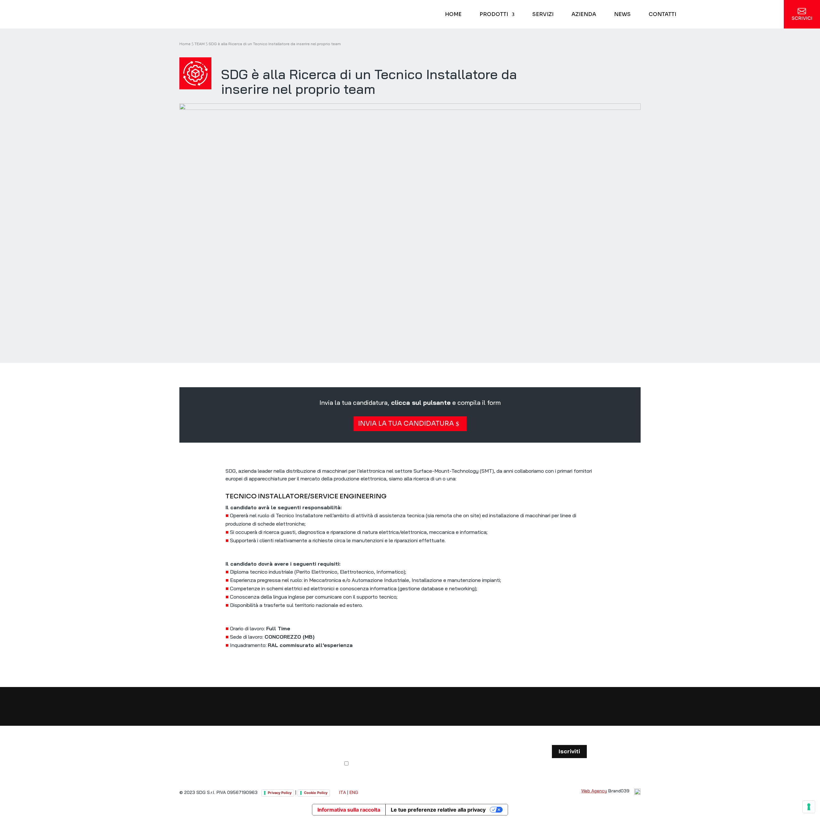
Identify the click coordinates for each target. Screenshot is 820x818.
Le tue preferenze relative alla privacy (438, 809)
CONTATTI (662, 15)
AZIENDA (583, 15)
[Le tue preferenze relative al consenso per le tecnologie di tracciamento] (809, 807)
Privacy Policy (279, 792)
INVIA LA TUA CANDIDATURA (406, 424)
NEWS (622, 15)
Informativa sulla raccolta (348, 809)
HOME (453, 15)
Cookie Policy (315, 792)
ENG (353, 792)
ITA (342, 792)
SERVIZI (543, 15)
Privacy (451, 764)
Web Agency (594, 791)
